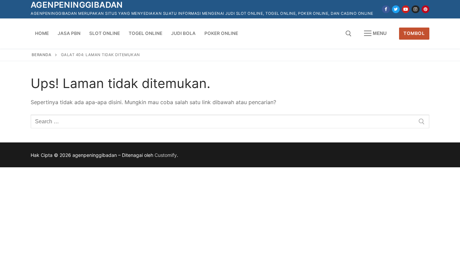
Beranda (42, 54)
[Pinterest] (425, 9)
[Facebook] (386, 9)
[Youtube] (405, 9)
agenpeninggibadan (77, 5)
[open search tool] (349, 34)
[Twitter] (396, 9)
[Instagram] (415, 9)
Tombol (414, 33)
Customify (166, 155)
